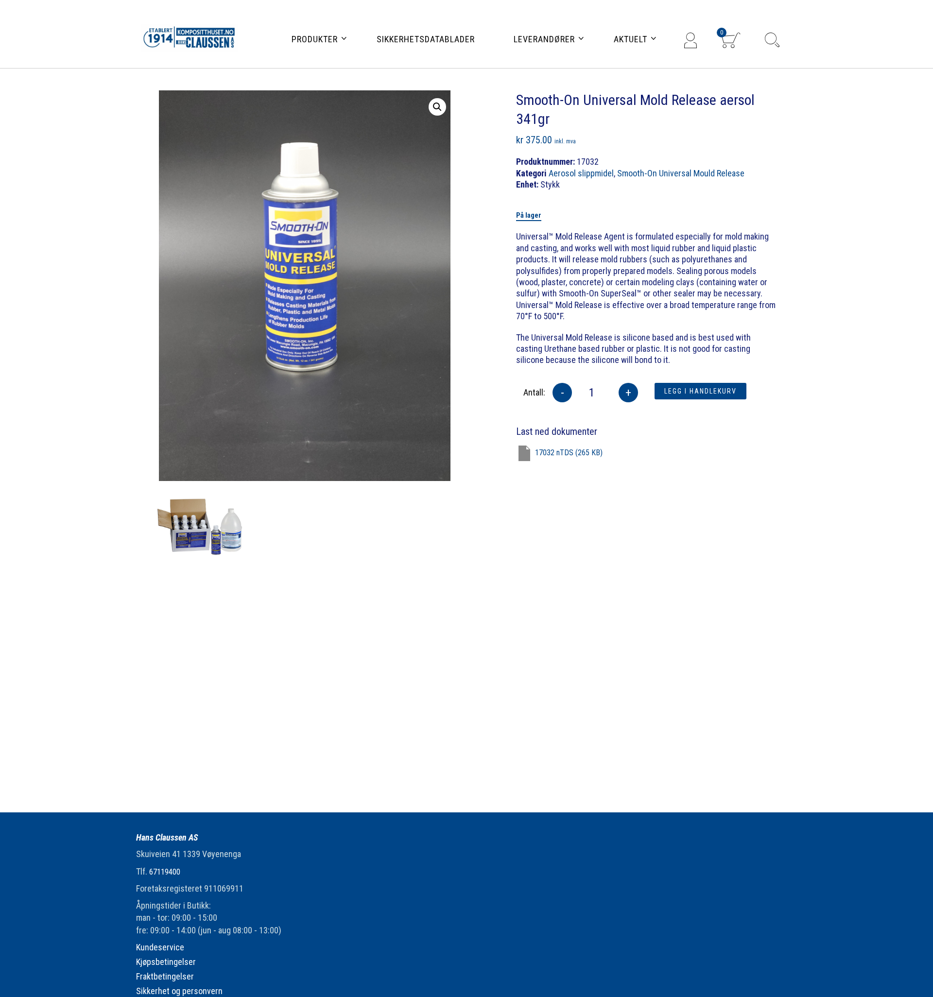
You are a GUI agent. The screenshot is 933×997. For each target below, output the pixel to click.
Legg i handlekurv (700, 391)
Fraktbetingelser (165, 976)
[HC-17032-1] (201, 523)
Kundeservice (160, 947)
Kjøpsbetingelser (166, 962)
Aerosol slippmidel (581, 173)
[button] (437, 107)
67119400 (164, 872)
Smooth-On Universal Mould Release (680, 173)
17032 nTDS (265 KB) (569, 452)
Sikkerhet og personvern (179, 991)
